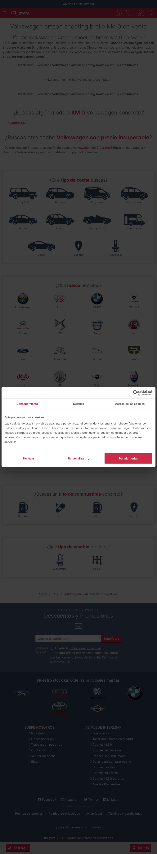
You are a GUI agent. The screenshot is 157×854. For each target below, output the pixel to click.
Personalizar (76, 458)
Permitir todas (128, 458)
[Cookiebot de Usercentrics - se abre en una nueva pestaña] (136, 393)
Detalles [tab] (78, 403)
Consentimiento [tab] (27, 403)
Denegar (28, 458)
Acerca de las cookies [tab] (130, 403)
